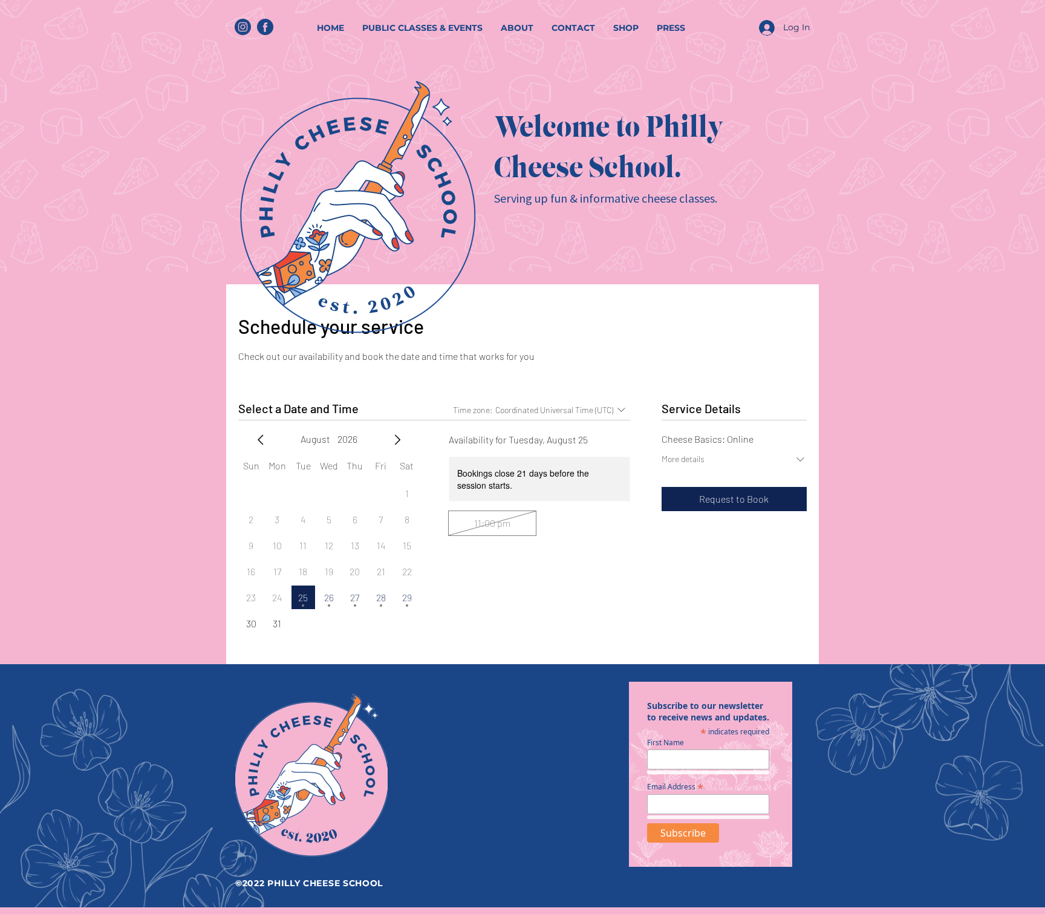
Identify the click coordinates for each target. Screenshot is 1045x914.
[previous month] (260, 440)
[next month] (397, 440)
